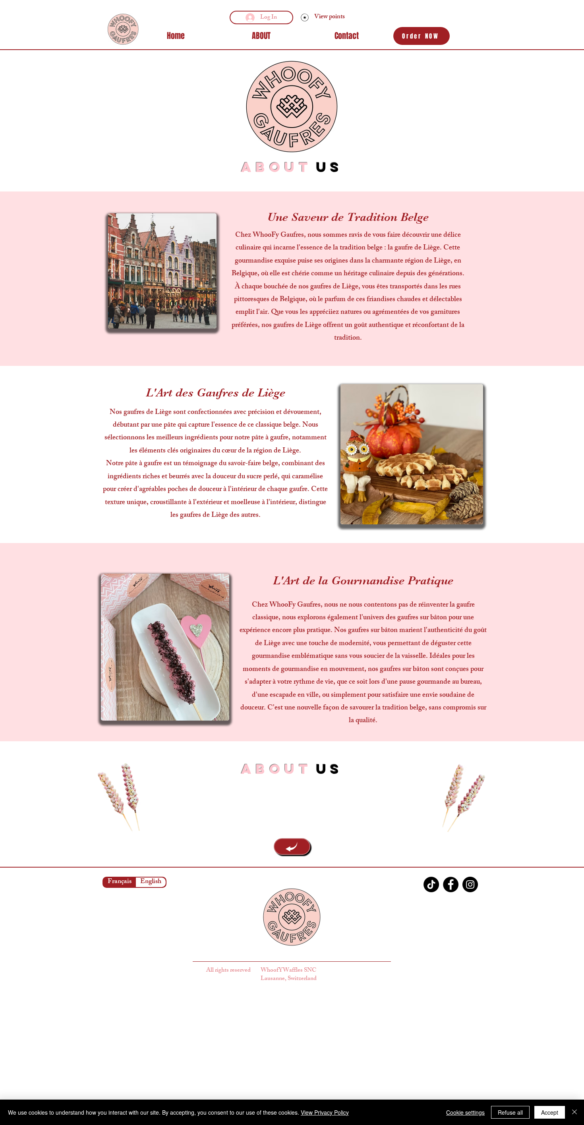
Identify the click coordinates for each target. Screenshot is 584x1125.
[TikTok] (431, 884)
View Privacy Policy (325, 1112)
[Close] (574, 1112)
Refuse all (510, 1112)
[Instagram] (470, 884)
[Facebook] (450, 884)
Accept (549, 1112)
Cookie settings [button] (465, 1112)
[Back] (292, 846)
